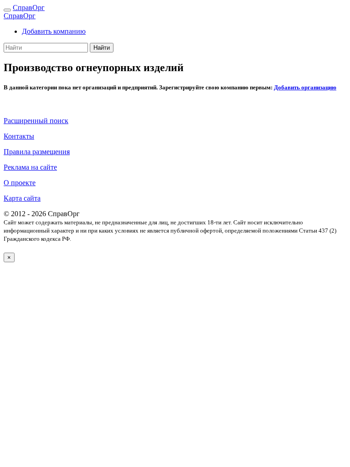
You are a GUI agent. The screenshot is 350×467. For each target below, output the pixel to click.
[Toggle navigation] (7, 10)
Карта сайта (22, 198)
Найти (101, 47)
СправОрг (29, 7)
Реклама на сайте (30, 167)
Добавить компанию (54, 31)
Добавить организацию (305, 87)
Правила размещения (37, 152)
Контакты (19, 136)
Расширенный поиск (36, 121)
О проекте (20, 183)
